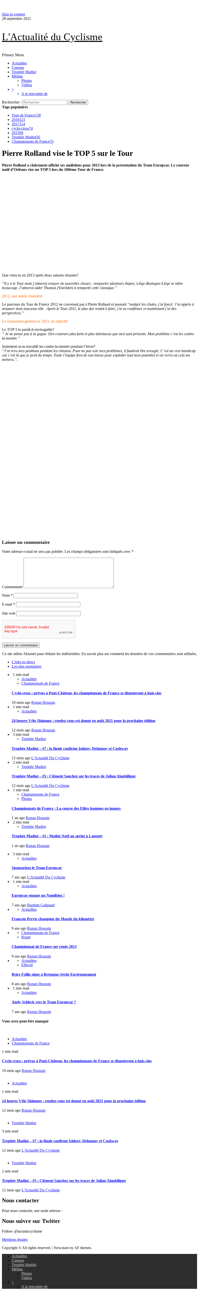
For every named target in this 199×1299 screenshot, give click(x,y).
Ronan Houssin (43, 702)
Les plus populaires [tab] (26, 666)
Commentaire (12, 587)
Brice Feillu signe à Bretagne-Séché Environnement (54, 974)
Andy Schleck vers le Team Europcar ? (44, 1002)
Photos (26, 81)
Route (26, 937)
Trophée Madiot (24, 72)
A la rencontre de (34, 94)
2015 (17, 133)
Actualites (19, 63)
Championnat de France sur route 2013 (44, 946)
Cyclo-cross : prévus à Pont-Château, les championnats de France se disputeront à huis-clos (86, 693)
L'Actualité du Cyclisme (52, 36)
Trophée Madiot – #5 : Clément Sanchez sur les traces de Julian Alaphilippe (74, 776)
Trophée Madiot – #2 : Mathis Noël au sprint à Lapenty (57, 836)
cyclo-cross (22, 128)
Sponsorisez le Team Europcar (37, 868)
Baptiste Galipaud (41, 905)
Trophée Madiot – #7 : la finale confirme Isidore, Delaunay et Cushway (70, 748)
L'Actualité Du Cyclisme (50, 758)
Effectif (27, 965)
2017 (18, 124)
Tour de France (26, 115)
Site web (8, 613)
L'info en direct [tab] (23, 662)
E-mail (8, 604)
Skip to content (13, 14)
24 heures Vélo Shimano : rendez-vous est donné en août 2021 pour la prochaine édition (83, 721)
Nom (7, 595)
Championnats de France (33, 141)
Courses (18, 67)
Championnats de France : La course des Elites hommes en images (66, 808)
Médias (17, 76)
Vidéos (26, 85)
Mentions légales (15, 1239)
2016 (18, 120)
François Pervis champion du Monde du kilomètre (53, 919)
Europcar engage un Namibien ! (38, 895)
